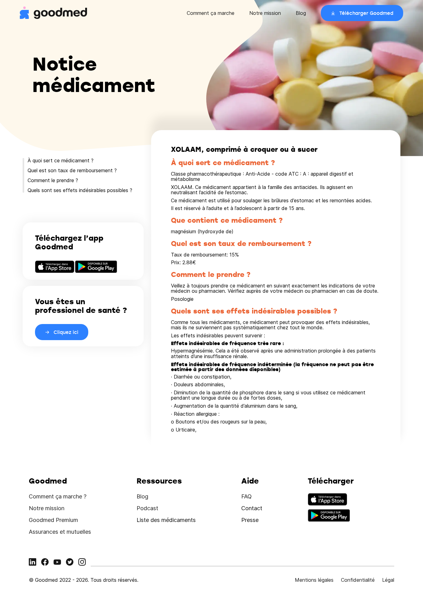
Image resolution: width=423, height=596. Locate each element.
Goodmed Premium (53, 520)
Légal (388, 580)
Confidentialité (358, 580)
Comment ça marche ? (57, 496)
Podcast (147, 508)
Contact (251, 508)
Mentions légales (314, 580)
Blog (301, 13)
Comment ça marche (210, 13)
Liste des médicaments (166, 520)
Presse (250, 520)
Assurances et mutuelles (60, 531)
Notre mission (265, 13)
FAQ (246, 496)
